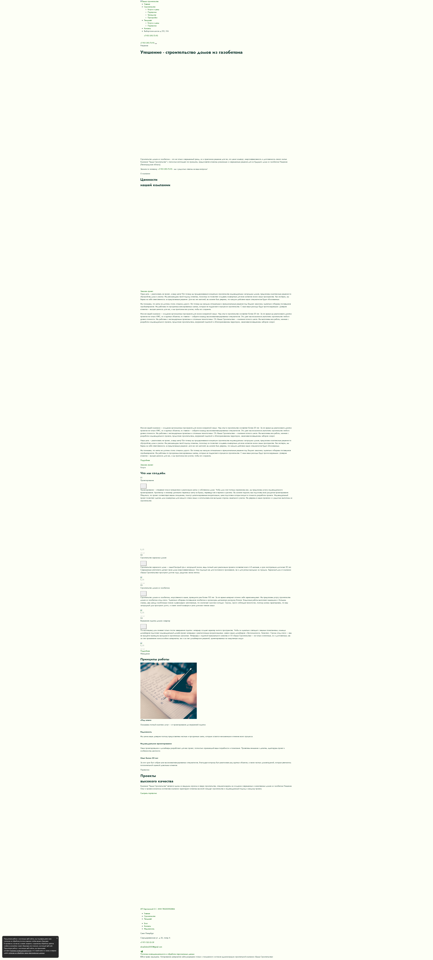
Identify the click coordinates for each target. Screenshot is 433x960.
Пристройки (152, 17)
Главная (147, 4)
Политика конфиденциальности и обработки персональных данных (167, 954)
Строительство (149, 7)
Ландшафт (148, 20)
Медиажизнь (149, 929)
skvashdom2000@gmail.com (151, 947)
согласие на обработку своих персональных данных (26, 953)
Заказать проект (146, 291)
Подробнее (145, 460)
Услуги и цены (153, 9)
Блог (146, 923)
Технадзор (152, 15)
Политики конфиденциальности (20, 951)
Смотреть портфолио (148, 793)
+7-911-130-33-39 (147, 942)
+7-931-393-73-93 (151, 35)
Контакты (147, 28)
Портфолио (152, 12)
